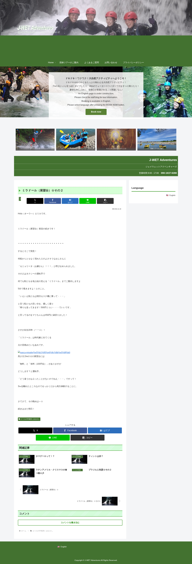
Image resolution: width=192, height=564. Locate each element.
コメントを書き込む (70, 522)
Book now (96, 112)
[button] (105, 201)
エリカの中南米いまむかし (30, 419)
